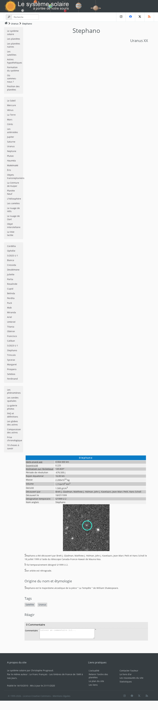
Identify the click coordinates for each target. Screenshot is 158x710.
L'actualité (94, 670)
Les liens (93, 684)
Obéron (11, 331)
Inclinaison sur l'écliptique (39, 468)
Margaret (12, 364)
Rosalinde (12, 283)
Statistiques (126, 681)
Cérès (10, 124)
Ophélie (11, 250)
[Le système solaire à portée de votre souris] (54, 6)
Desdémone (13, 269)
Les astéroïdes (12, 130)
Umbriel (11, 321)
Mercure (11, 105)
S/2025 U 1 (12, 255)
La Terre (11, 114)
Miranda (11, 312)
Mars (9, 119)
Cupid (10, 288)
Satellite (30, 604)
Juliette (10, 274)
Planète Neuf (11, 192)
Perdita (11, 298)
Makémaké (12, 165)
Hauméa (11, 160)
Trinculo (11, 355)
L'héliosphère (14, 198)
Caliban (11, 340)
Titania (10, 326)
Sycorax (11, 359)
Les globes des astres (12, 423)
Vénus (10, 110)
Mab (9, 307)
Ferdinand (12, 378)
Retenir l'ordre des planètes (98, 676)
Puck (9, 302)
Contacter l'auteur (129, 670)
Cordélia (11, 246)
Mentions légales (61, 696)
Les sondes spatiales (13, 399)
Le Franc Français (38, 674)
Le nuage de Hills (13, 210)
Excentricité (32, 465)
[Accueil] (6, 23)
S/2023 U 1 (12, 345)
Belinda (11, 293)
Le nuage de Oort (13, 218)
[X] (139, 17)
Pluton (10, 155)
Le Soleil (11, 100)
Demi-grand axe (34, 461)
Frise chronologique (14, 439)
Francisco (12, 336)
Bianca (10, 260)
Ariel (9, 317)
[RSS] (149, 17)
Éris (9, 170)
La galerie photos (12, 407)
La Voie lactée (10, 233)
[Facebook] (130, 17)
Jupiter (10, 136)
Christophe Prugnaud (42, 670)
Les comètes (13, 203)
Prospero (11, 369)
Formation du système (13, 69)
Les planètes (13, 38)
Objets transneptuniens (15, 176)
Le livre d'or (126, 674)
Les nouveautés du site (131, 677)
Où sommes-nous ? (12, 78)
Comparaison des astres (14, 431)
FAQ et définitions (12, 415)
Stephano (12, 350)
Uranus (15, 23)
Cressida (11, 265)
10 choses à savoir (13, 447)
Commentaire (31, 630)
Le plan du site (96, 681)
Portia (10, 279)
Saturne (11, 141)
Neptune (11, 151)
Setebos (11, 374)
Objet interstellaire (13, 225)
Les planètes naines (13, 45)
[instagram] (121, 17)
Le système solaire (13, 32)
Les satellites (11, 53)
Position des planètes (13, 88)
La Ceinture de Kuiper (13, 184)
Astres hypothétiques (14, 61)
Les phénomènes (14, 391)
